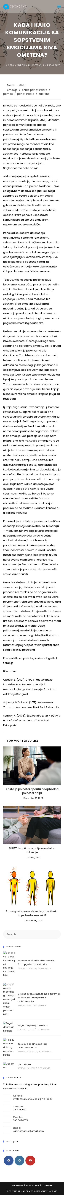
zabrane (44, 94)
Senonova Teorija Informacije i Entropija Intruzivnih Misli (36, 962)
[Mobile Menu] (59, 6)
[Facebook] (9, 1160)
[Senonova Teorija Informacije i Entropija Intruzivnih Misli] (9, 964)
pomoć (8, 94)
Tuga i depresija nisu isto (33, 1025)
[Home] (4, 65)
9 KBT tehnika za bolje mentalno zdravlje (32, 850)
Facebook (17, 1185)
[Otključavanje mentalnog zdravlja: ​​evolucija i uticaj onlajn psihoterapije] (9, 999)
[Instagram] (19, 1160)
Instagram (32, 1185)
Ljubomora (24, 1064)
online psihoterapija (34, 90)
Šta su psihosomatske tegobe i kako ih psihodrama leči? (32, 913)
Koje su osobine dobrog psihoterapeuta (32, 1045)
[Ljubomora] (9, 1066)
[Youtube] (30, 1160)
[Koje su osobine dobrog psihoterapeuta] (9, 1047)
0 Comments (44, 968)
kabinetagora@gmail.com (28, 1131)
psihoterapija (25, 94)
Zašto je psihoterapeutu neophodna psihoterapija (32, 791)
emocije (12, 90)
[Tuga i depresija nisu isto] (9, 1027)
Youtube (47, 1185)
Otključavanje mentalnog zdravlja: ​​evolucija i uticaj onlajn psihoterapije (39, 997)
